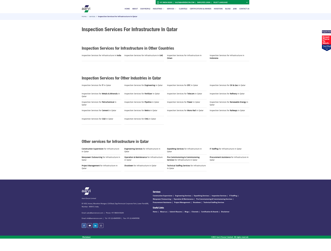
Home (127, 8)
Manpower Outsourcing (162, 199)
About (135, 8)
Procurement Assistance (162, 202)
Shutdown (197, 202)
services (92, 16)
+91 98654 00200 (166, 2)
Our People (145, 8)
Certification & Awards (209, 212)
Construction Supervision (162, 196)
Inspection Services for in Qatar (96, 85)
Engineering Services (183, 196)
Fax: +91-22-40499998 (131, 218)
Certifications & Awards (200, 8)
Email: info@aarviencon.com (92, 218)
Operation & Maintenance (184, 199)
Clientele (183, 8)
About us (163, 212)
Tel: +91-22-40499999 (113, 218)
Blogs (228, 8)
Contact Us (244, 8)
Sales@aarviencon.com (184, 2)
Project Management (182, 202)
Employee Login (203, 2)
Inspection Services (219, 196)
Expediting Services (201, 196)
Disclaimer (225, 212)
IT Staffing (233, 196)
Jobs (235, 8)
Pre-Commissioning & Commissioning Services (214, 199)
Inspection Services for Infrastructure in (101, 55)
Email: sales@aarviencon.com (92, 213)
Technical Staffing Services (214, 202)
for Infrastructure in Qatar (100, 150)
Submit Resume (176, 212)
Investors (218, 8)
